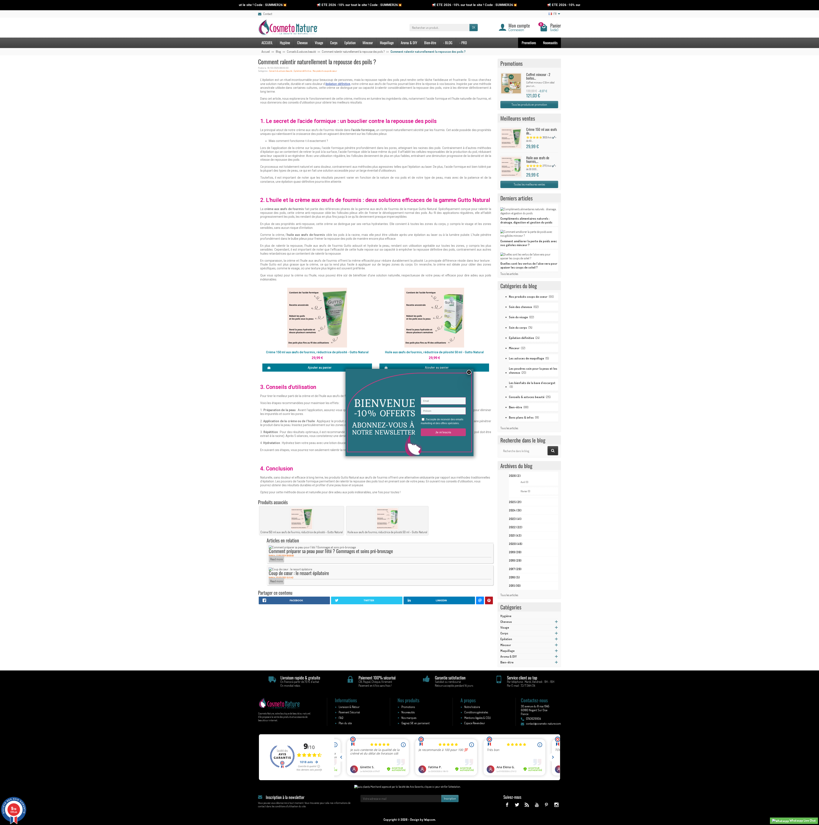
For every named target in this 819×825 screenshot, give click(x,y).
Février (525, 491)
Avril (524, 482)
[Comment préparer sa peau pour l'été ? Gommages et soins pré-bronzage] (312, 547)
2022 (515, 527)
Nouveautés (550, 42)
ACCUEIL (267, 42)
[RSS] (526, 804)
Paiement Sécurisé (349, 712)
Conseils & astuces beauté (280, 70)
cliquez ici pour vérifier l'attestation (442, 786)
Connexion (516, 29)
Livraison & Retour (349, 707)
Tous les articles (509, 274)
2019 (515, 552)
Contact (267, 14)
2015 (515, 585)
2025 (515, 502)
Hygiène (285, 42)
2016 (514, 577)
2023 (515, 519)
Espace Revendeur (474, 723)
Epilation (350, 42)
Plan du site (345, 723)
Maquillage (387, 42)
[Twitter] (517, 804)
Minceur (368, 42)
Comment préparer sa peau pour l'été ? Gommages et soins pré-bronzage (331, 550)
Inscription (450, 798)
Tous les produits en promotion (529, 104)
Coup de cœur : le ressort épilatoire (299, 572)
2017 (515, 569)
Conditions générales (476, 712)
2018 (515, 560)
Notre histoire (472, 707)
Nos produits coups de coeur (325, 70)
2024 (515, 510)
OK (473, 27)
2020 (515, 544)
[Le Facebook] (507, 804)
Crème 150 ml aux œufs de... (541, 131)
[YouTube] (536, 804)
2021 (515, 535)
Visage (319, 42)
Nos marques (408, 718)
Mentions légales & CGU (477, 718)
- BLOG (447, 42)
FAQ (341, 718)
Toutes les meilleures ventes (529, 184)
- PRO (463, 42)
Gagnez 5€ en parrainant (415, 723)
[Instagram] (556, 804)
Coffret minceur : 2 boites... (538, 76)
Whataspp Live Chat (802, 820)
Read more (276, 559)
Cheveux (302, 42)
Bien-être (430, 42)
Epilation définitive (302, 70)
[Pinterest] (546, 804)
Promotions (529, 42)
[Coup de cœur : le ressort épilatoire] (290, 569)
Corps (333, 42)
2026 (515, 475)
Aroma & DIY (409, 42)
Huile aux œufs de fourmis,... (537, 159)
